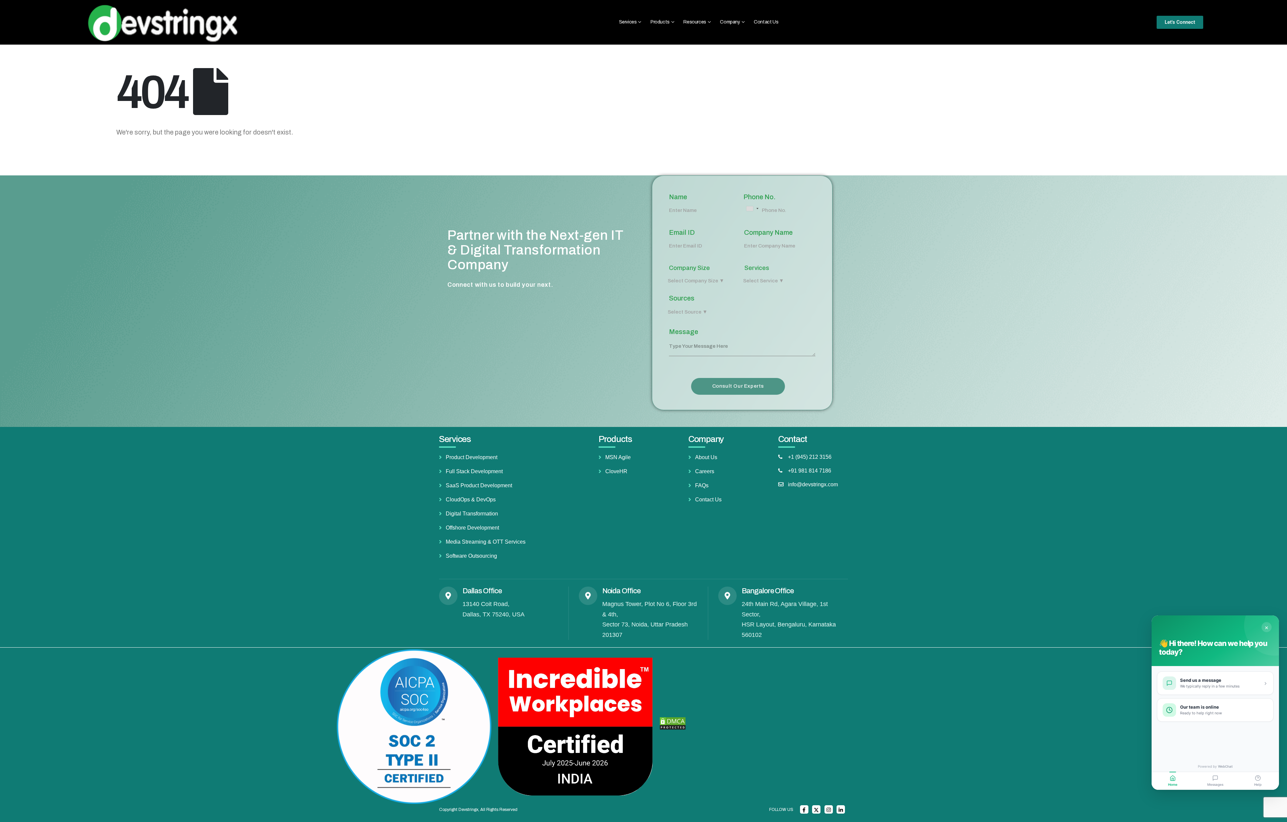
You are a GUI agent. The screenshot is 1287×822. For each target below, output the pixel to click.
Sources (681, 298)
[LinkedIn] (841, 809)
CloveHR (616, 471)
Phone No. (759, 197)
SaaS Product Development (479, 485)
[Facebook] (804, 809)
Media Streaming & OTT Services (486, 542)
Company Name (768, 232)
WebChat (1225, 766)
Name (678, 197)
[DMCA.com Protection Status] (672, 723)
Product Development (471, 457)
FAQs (702, 485)
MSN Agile (618, 457)
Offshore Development (472, 528)
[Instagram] (828, 809)
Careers (704, 471)
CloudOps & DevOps (471, 499)
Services (756, 268)
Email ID (682, 232)
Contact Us (766, 21)
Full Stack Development (474, 471)
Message (683, 331)
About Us (706, 457)
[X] (816, 809)
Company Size (689, 268)
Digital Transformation (472, 513)
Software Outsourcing (471, 556)
